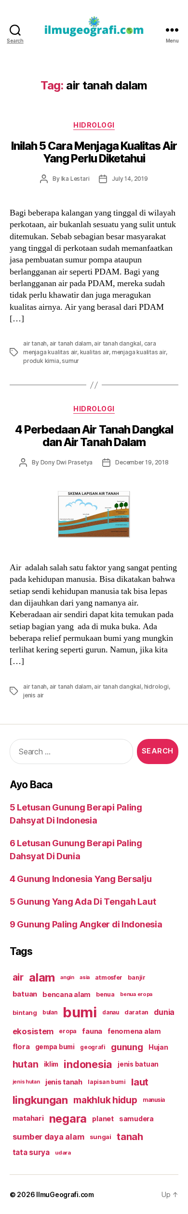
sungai (100, 1137)
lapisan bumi (107, 1081)
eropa (68, 1031)
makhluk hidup (105, 1100)
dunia (164, 1012)
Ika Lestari (75, 178)
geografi (93, 1047)
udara (63, 1152)
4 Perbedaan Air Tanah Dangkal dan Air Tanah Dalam (94, 436)
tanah (130, 1136)
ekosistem (33, 1031)
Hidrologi (94, 125)
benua (105, 994)
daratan (136, 1012)
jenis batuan (138, 1064)
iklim (51, 1064)
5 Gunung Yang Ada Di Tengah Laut (83, 901)
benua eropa (136, 994)
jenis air (33, 695)
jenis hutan (26, 1082)
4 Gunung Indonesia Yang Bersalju (80, 879)
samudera (136, 1118)
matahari (28, 1118)
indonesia (88, 1064)
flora (21, 1046)
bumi (80, 1012)
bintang (25, 1012)
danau (110, 1012)
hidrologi (156, 686)
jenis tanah (63, 1082)
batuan (25, 994)
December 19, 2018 (142, 462)
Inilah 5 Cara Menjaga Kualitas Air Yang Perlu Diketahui (94, 152)
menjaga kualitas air (139, 352)
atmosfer (108, 977)
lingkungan (40, 1100)
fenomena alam (134, 1031)
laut (139, 1082)
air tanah (35, 343)
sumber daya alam (48, 1137)
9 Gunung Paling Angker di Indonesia (86, 924)
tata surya (31, 1152)
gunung (127, 1047)
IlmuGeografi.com (65, 1194)
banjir (136, 977)
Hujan (158, 1047)
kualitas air (94, 352)
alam (42, 977)
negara (68, 1119)
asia (85, 977)
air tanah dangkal (117, 343)
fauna (92, 1031)
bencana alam (66, 994)
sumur (70, 360)
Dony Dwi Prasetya (66, 462)
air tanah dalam (71, 343)
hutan (26, 1064)
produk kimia (41, 360)
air (18, 977)
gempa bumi (55, 1047)
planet (102, 1118)
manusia (154, 1100)
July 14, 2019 (130, 178)
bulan (49, 1012)
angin (67, 977)
